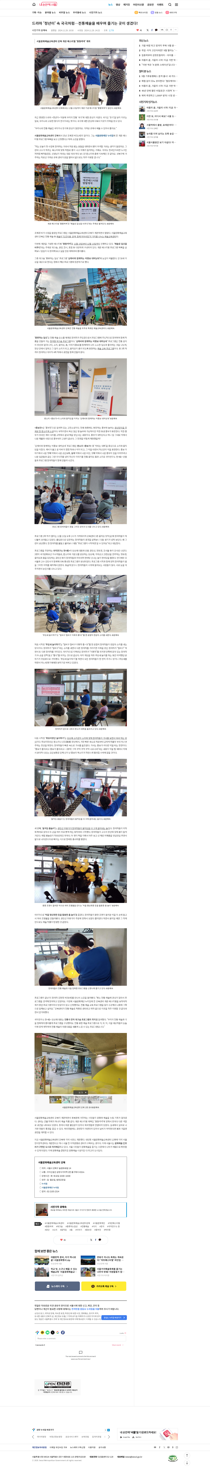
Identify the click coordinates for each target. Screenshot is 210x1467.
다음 (86, 1092)
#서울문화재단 (99, 1223)
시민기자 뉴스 (95, 12)
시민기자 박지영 (103, 1275)
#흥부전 (97, 1230)
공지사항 (102, 1447)
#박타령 (107, 1230)
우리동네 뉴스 (79, 12)
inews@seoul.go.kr (133, 1456)
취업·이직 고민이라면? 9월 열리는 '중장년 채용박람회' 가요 (158, 50)
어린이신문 (138, 4)
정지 (105, 1430)
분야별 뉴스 (50, 12)
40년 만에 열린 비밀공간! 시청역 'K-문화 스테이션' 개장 (158, 90)
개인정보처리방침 (39, 1447)
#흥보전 (88, 1230)
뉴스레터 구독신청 (77, 1447)
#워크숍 (59, 1226)
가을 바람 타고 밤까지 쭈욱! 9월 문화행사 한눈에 (158, 45)
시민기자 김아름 (152, 137)
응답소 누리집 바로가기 (112, 1317)
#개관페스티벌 (114, 1223)
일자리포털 (68, 1436)
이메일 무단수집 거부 (58, 1447)
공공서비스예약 (43, 1436)
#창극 (102, 1226)
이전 (37, 1100)
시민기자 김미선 (57, 1275)
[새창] (57, 1286)
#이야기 (78, 1230)
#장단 (47, 1230)
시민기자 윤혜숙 (39, 30)
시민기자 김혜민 (152, 128)
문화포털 (79, 1436)
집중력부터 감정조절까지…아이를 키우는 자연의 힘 (158, 55)
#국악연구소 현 (113, 1226)
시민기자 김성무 (152, 111)
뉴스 (110, 4)
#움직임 (63, 1230)
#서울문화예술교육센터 (54, 1223)
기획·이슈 (37, 12)
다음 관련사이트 (109, 1436)
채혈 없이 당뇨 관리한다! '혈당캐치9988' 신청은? (158, 81)
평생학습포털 (92, 1436)
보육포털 (56, 1436)
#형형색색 (49, 1226)
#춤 (71, 1230)
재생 (108, 1430)
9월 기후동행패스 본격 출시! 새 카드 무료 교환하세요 (158, 76)
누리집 (44, 1183)
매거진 (126, 4)
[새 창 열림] (172, 1455)
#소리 (54, 1230)
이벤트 (160, 4)
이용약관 (92, 1447)
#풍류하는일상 (72, 1226)
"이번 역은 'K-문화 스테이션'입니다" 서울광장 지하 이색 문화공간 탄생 (158, 65)
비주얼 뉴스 (64, 12)
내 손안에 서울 (48, 4)
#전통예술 (85, 1226)
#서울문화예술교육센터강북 (78, 1223)
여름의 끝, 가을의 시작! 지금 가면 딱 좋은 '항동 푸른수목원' (158, 60)
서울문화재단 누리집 (104, 135)
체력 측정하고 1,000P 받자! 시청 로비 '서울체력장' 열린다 (158, 95)
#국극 (94, 1226)
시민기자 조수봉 (152, 119)
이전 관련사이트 (33, 1436)
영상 (118, 4)
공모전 (150, 4)
